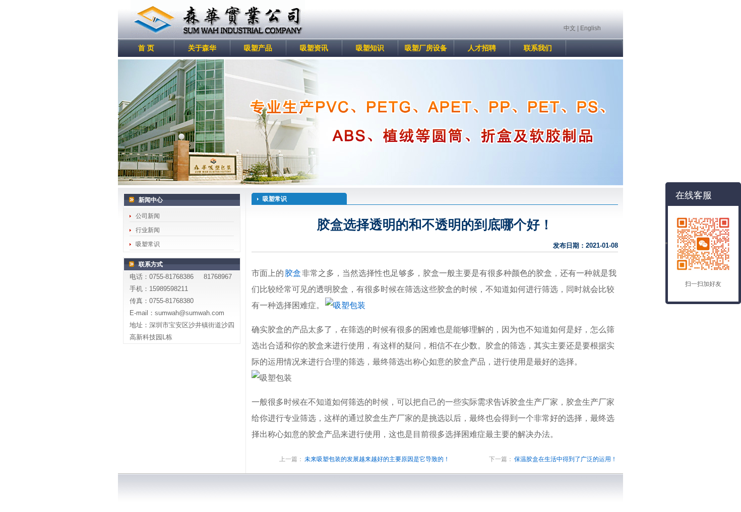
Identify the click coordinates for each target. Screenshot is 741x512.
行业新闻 (148, 230)
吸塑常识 (148, 244)
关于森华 (202, 48)
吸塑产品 (258, 48)
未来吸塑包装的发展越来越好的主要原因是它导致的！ (377, 459)
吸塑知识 (370, 48)
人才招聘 (482, 48)
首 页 (146, 48)
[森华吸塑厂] (218, 37)
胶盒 (293, 273)
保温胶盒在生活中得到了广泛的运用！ (565, 459)
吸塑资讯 (314, 48)
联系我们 (538, 48)
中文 (570, 28)
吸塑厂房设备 (426, 48)
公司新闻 (148, 216)
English (590, 28)
